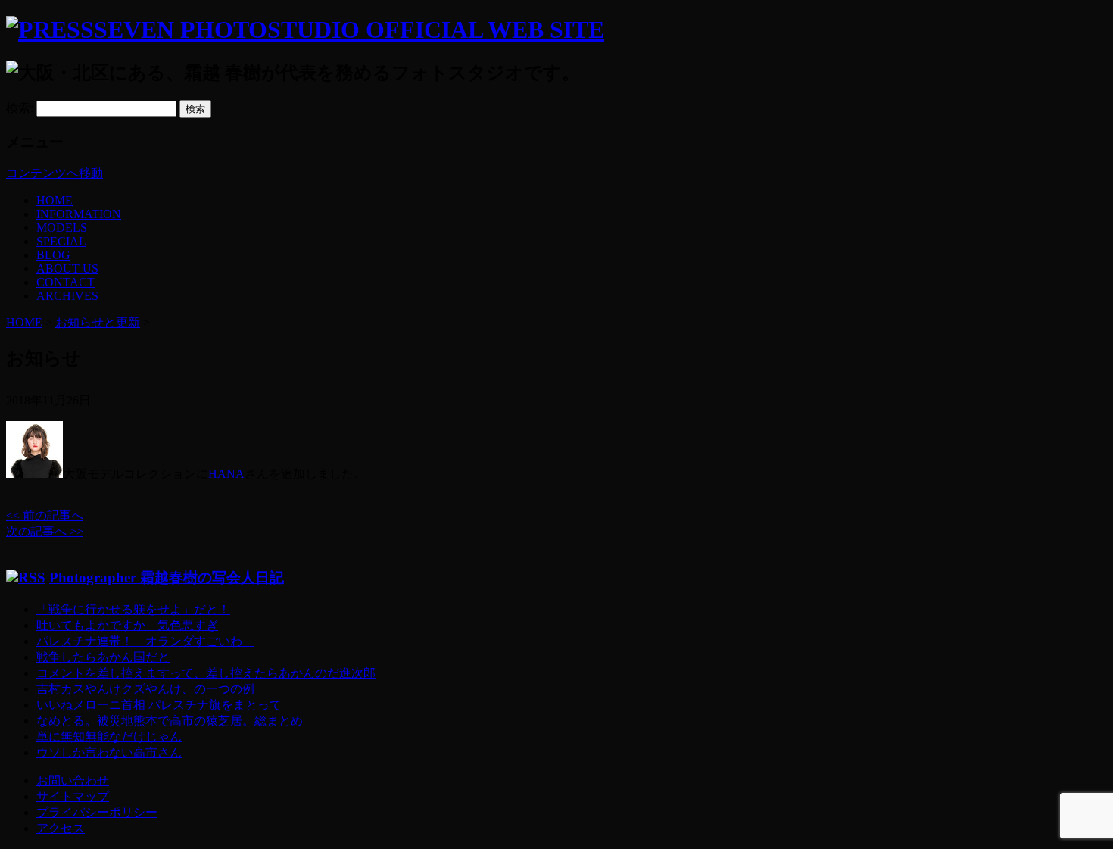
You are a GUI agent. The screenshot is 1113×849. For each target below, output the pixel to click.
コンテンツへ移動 (54, 173)
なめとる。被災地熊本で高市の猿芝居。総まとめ (169, 720)
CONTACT (65, 282)
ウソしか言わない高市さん (109, 752)
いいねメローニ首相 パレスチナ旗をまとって (159, 704)
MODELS (61, 227)
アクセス (60, 828)
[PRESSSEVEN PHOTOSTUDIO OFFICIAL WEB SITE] (305, 29)
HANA (226, 473)
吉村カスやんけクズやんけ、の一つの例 (145, 688)
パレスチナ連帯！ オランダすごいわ (145, 641)
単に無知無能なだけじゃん (109, 736)
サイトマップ (72, 796)
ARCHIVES (67, 295)
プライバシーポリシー (96, 812)
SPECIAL (61, 241)
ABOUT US (67, 268)
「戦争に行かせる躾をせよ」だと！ (133, 609)
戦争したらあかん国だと (103, 657)
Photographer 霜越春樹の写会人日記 (166, 577)
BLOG (53, 254)
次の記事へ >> (44, 531)
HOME (54, 200)
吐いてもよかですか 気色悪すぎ (127, 625)
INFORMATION (78, 214)
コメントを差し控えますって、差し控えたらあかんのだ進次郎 (206, 672)
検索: (19, 107)
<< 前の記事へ (44, 515)
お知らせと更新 (97, 322)
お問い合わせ (72, 780)
